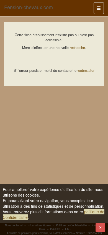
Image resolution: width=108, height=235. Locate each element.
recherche (77, 47)
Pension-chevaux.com (28, 7)
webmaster (86, 70)
